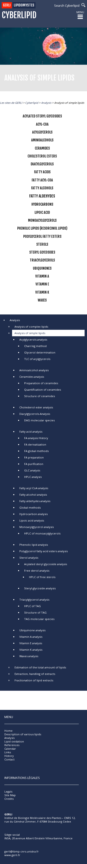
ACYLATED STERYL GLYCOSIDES (42, 116)
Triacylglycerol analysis (34, 599)
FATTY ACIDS (42, 172)
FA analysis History (36, 438)
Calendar (10, 748)
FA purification (33, 464)
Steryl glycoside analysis (40, 588)
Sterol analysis (28, 557)
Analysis (15, 320)
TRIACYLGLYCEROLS (42, 260)
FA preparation (34, 457)
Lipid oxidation (14, 741)
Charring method (35, 346)
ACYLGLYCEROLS (42, 132)
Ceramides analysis (31, 376)
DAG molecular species (39, 420)
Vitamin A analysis (30, 636)
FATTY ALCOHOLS (42, 188)
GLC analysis (32, 470)
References (11, 745)
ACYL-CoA (42, 124)
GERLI (7, 5)
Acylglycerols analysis (33, 339)
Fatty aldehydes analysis (34, 501)
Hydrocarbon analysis (33, 514)
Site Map (10, 795)
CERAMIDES (42, 148)
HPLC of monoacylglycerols (42, 533)
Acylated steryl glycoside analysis (45, 564)
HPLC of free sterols (42, 577)
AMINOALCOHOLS (42, 140)
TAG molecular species (39, 619)
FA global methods (36, 451)
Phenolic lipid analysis (33, 544)
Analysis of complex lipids (31, 326)
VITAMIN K (42, 292)
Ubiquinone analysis (32, 630)
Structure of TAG (35, 612)
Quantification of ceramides (42, 389)
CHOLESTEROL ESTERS (42, 156)
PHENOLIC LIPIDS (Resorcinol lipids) (42, 228)
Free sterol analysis (36, 570)
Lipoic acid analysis (31, 520)
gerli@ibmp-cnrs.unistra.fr (21, 851)
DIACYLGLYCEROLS (42, 164)
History (9, 756)
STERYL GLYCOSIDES (42, 252)
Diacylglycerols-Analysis (34, 414)
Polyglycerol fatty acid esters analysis (43, 551)
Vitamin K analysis (30, 649)
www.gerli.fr (12, 855)
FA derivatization (35, 444)
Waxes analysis (28, 656)
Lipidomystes (24, 5)
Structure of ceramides (39, 396)
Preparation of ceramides (41, 383)
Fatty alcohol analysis (33, 494)
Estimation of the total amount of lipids (40, 667)
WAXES (42, 300)
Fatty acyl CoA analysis (33, 488)
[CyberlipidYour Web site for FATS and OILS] (28, 829)
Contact (9, 759)
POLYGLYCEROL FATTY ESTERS (42, 236)
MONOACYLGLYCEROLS (42, 220)
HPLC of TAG (32, 606)
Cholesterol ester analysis (36, 407)
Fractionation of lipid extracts (33, 680)
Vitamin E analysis (30, 643)
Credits (9, 798)
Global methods (30, 507)
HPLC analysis (33, 477)
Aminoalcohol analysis (34, 370)
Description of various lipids (22, 734)
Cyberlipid (19, 15)
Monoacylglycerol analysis (36, 527)
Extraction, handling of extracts (34, 674)
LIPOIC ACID (42, 212)
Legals (8, 791)
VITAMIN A (42, 276)
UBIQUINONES (42, 268)
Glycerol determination (39, 352)
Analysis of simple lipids (29, 333)
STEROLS (42, 244)
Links (7, 752)
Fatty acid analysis (30, 431)
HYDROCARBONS (42, 204)
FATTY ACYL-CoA (42, 180)
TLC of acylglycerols (37, 359)
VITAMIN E (42, 284)
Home (8, 730)
